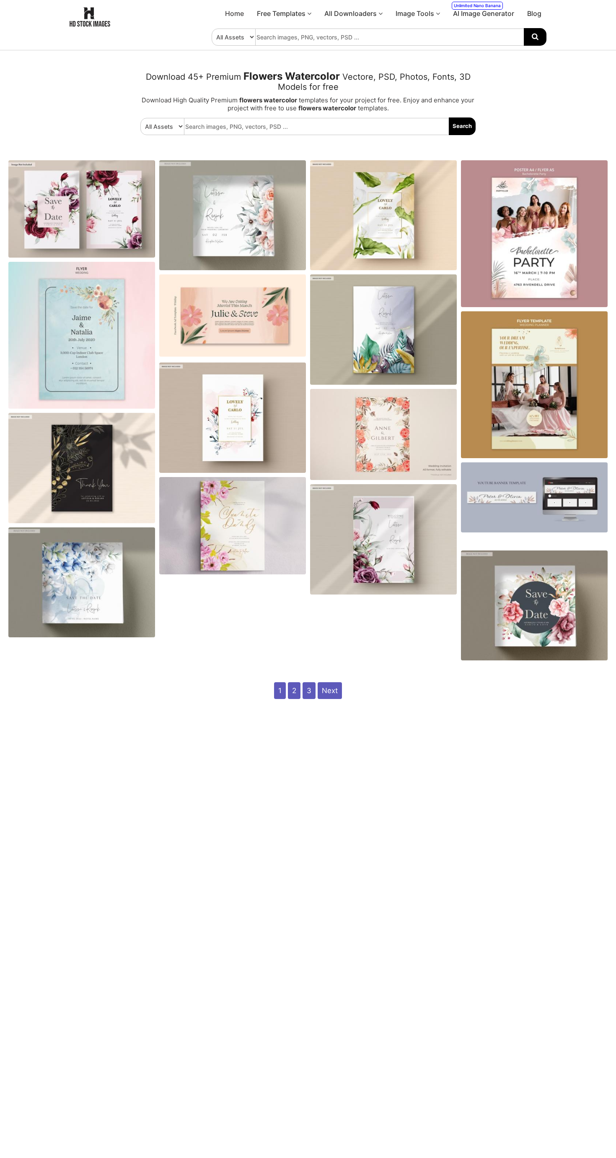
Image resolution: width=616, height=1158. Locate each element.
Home (234, 13)
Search (462, 126)
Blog (534, 13)
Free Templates (282, 13)
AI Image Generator (483, 10)
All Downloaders (351, 13)
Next (330, 690)
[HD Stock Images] (90, 25)
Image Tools (416, 13)
